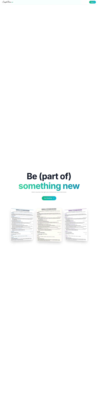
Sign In (92, 2)
